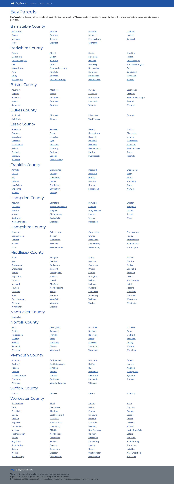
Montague (131, 181)
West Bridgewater (58, 383)
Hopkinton (16, 276)
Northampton (133, 239)
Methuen (92, 144)
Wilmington (132, 303)
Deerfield (92, 173)
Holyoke (53, 210)
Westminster (56, 456)
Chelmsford (17, 269)
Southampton (133, 243)
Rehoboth (92, 101)
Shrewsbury (93, 441)
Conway (53, 173)
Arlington (54, 257)
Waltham (92, 299)
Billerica (130, 261)
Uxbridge (131, 449)
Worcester (131, 456)
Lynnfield (92, 140)
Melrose (92, 284)
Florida (130, 56)
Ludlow (130, 210)
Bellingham (55, 327)
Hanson (15, 368)
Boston (15, 393)
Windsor (130, 79)
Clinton (91, 411)
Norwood (54, 342)
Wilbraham (93, 221)
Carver (130, 360)
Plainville (92, 342)
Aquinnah (16, 115)
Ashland (130, 257)
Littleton (15, 280)
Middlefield (93, 239)
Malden (91, 280)
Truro (14, 42)
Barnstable (16, 31)
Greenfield (55, 177)
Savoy (14, 75)
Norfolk (15, 342)
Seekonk (130, 101)
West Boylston (94, 453)
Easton (53, 93)
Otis (128, 68)
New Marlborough (58, 68)
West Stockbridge (58, 79)
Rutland (53, 441)
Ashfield (15, 170)
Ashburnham (17, 403)
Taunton (92, 105)
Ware (14, 247)
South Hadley (94, 243)
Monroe (92, 181)
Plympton (16, 379)
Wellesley (16, 350)
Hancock (54, 60)
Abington (16, 360)
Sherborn (16, 291)
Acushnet (16, 90)
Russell (130, 214)
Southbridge (17, 445)
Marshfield (93, 371)
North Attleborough (136, 97)
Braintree (92, 327)
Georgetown (94, 133)
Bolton (91, 407)
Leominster (17, 426)
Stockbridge (93, 75)
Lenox (52, 64)
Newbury (54, 148)
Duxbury (15, 364)
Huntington (55, 239)
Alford (53, 53)
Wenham (16, 159)
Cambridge (93, 265)
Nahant (15, 148)
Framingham (56, 272)
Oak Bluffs (16, 119)
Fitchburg (92, 415)
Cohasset (54, 331)
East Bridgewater (57, 364)
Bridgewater (55, 360)
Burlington (55, 265)
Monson (15, 214)
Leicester (131, 422)
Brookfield (16, 411)
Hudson (53, 276)
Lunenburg (55, 426)
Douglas (130, 411)
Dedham (92, 331)
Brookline (131, 327)
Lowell (53, 280)
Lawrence (16, 140)
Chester (130, 203)
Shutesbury (55, 189)
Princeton (131, 437)
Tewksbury (93, 295)
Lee (13, 64)
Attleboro (54, 90)
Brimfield (92, 203)
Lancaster (92, 422)
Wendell (15, 192)
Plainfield (54, 243)
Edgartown (93, 115)
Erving (129, 173)
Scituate (130, 379)
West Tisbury (94, 119)
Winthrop (131, 393)
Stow (14, 295)
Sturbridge (131, 445)
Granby (91, 236)
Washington (17, 79)
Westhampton (56, 247)
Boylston (131, 407)
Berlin (14, 407)
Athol (52, 403)
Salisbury (16, 156)
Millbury (15, 430)
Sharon (53, 346)
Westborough (18, 456)
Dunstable (131, 269)
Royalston (16, 441)
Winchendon (94, 456)
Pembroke (93, 375)
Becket (91, 53)
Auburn (91, 403)
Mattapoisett (132, 371)
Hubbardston (56, 422)
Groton (91, 272)
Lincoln (130, 276)
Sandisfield (132, 72)
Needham (131, 338)
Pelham (15, 243)
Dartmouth (132, 90)
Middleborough (19, 375)
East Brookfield (57, 415)
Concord (54, 269)
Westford (54, 303)
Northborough (18, 434)
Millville (53, 430)
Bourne (53, 31)
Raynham (54, 101)
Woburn (53, 306)
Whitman (92, 383)
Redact (41, 3)
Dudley (15, 415)
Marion (53, 371)
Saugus (53, 156)
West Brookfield (134, 453)
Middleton (131, 144)
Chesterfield (93, 232)
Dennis (15, 35)
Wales (129, 218)
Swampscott (94, 156)
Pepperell (92, 288)
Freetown (16, 97)
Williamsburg (94, 247)
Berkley (91, 90)
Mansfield (54, 97)
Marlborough (133, 280)
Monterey (92, 64)
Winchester (17, 306)
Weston (91, 303)
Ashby (91, 257)
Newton (15, 288)
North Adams (94, 68)
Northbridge (55, 434)
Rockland (92, 379)
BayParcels (21, 3)
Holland (15, 210)
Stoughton (93, 346)
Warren (15, 453)
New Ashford (17, 68)
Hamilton (54, 137)
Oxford (130, 434)
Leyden (53, 181)
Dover (129, 331)
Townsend (131, 295)
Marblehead (17, 144)
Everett (15, 272)
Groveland (16, 137)
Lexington (92, 276)
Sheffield (54, 75)
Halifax (91, 364)
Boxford (130, 129)
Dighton (15, 93)
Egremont (92, 56)
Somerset (16, 105)
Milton (91, 338)
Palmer (91, 214)
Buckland (92, 170)
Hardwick (54, 418)
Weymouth (93, 350)
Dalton (53, 56)
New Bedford (94, 97)
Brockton (92, 360)
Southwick (16, 218)
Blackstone (55, 407)
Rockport (54, 152)
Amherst (15, 232)
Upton (91, 449)
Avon (14, 327)
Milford (130, 426)
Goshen (53, 236)
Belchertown (55, 232)
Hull (90, 368)
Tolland (91, 218)
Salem (129, 152)
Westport (131, 105)
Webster (54, 453)
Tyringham (131, 75)
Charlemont (132, 170)
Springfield (55, 218)
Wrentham (131, 350)
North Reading (56, 288)
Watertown (132, 299)
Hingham (54, 368)
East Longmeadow (58, 206)
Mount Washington (135, 64)
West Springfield (19, 221)
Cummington (133, 232)
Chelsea (53, 393)
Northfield (54, 185)
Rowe (129, 185)
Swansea (54, 105)
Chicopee (16, 206)
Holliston (131, 272)
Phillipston (93, 437)
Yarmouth (92, 42)
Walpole (130, 346)
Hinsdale (92, 60)
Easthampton (18, 236)
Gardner (130, 415)
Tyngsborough (18, 299)
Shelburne (16, 189)
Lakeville (15, 371)
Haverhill (92, 137)
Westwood (55, 350)
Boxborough (17, 265)
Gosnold (130, 115)
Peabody (16, 152)
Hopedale (16, 422)
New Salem (17, 185)
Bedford (53, 261)
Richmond (93, 72)
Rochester (54, 379)
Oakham (92, 434)
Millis (52, 338)
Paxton (15, 437)
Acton (14, 257)
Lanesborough (133, 60)
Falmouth (92, 35)
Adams (15, 53)
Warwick (130, 189)
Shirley (53, 291)
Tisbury (53, 119)
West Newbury (56, 159)
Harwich (130, 35)
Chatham (131, 31)
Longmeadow (94, 210)
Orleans (53, 39)
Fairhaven (92, 93)
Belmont (92, 261)
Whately (53, 192)
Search (33, 3)
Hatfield (15, 239)
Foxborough (17, 335)
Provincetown (94, 39)
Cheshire (131, 53)
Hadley (130, 236)
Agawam (16, 203)
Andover (54, 129)
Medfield (131, 335)
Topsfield (131, 156)
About (49, 3)
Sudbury (54, 295)
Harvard (92, 418)
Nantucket (16, 317)
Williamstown (94, 79)
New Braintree (94, 430)
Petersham (55, 437)
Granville (92, 206)
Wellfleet (54, 42)
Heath (129, 177)
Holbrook (92, 335)
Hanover (130, 364)
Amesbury (16, 129)
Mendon (92, 426)
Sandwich (131, 39)
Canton (15, 331)
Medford (54, 284)
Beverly (91, 129)
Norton (15, 101)
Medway (15, 338)
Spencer (53, 445)
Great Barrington (19, 60)
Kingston (131, 368)
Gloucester (132, 133)
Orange (91, 185)
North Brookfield (134, 430)
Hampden (131, 206)
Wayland (15, 303)
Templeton (55, 449)
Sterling (91, 445)
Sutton (15, 449)
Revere (91, 393)
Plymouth (131, 375)
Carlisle (130, 265)
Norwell (53, 375)
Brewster (92, 31)
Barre (129, 403)
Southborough (133, 441)
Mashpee (16, 39)
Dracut (91, 269)
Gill (13, 177)
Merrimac (54, 144)
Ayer (14, 261)
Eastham (54, 35)
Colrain (15, 173)
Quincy (130, 342)
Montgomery (56, 214)
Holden (130, 418)
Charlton (54, 411)
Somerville (93, 291)
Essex (52, 133)
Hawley (91, 177)
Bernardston (55, 170)
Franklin (53, 335)
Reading (130, 288)
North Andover (133, 148)
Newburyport (94, 148)
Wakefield (54, 299)
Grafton (15, 418)
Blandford (54, 203)
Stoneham (131, 291)
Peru (14, 72)
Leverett (15, 181)
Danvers (15, 133)
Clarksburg (17, 56)
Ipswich (130, 137)
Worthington (132, 247)
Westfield (54, 221)
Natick (129, 284)
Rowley (91, 152)
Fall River (131, 93)
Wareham (16, 383)
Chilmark (54, 115)
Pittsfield (54, 72)
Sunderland (93, 189)
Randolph (16, 346)
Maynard (16, 284)
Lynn (52, 140)
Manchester (132, 140)
